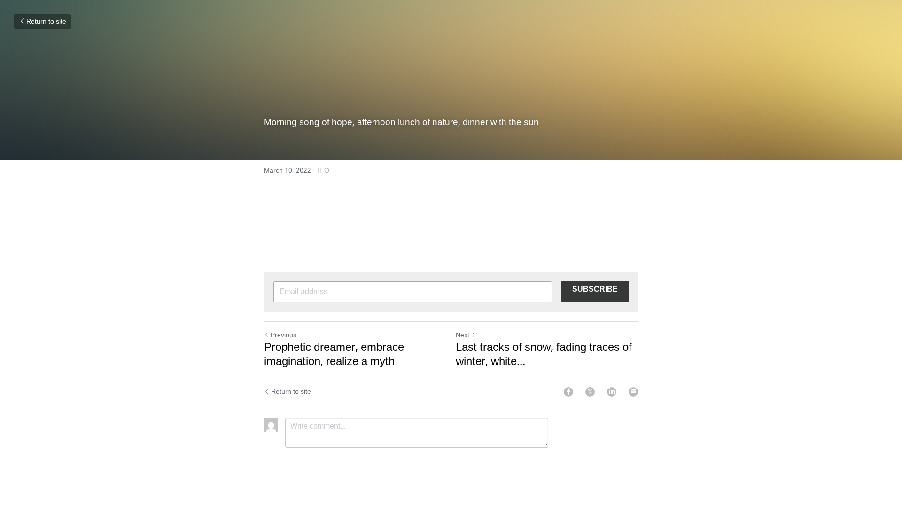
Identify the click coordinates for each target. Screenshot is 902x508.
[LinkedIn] (611, 392)
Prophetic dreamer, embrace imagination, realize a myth (334, 355)
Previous (283, 335)
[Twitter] (590, 392)
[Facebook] (568, 392)
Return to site (46, 21)
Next (462, 335)
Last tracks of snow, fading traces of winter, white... (544, 355)
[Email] (633, 392)
